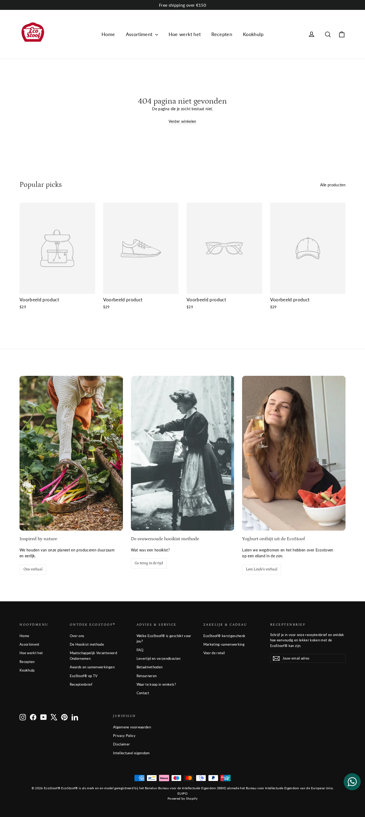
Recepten (221, 34)
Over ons (77, 636)
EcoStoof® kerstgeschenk (224, 636)
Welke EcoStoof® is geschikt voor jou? (164, 639)
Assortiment (140, 34)
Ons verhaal (33, 569)
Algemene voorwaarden (132, 727)
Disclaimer (121, 744)
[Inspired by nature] (71, 453)
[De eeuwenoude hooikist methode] (182, 453)
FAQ (140, 650)
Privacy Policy (124, 735)
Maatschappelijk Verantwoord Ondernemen (93, 656)
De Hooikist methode (87, 644)
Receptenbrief (81, 684)
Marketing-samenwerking (224, 644)
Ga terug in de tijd (149, 563)
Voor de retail (214, 653)
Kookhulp (253, 34)
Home (108, 34)
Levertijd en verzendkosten (159, 658)
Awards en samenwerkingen (92, 667)
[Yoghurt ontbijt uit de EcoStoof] (293, 453)
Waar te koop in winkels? (156, 684)
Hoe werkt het (185, 34)
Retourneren (147, 676)
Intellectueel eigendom (131, 753)
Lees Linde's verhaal (261, 569)
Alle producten (332, 185)
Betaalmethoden (150, 667)
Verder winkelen (182, 121)
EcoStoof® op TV (84, 676)
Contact (143, 693)
